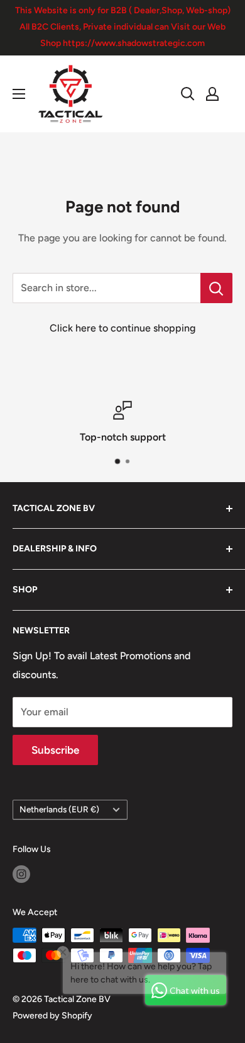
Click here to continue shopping (122, 328)
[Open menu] (19, 94)
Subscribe (55, 750)
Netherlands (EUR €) (59, 809)
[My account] (212, 94)
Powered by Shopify (52, 1015)
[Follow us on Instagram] (21, 874)
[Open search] (188, 94)
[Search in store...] (216, 288)
